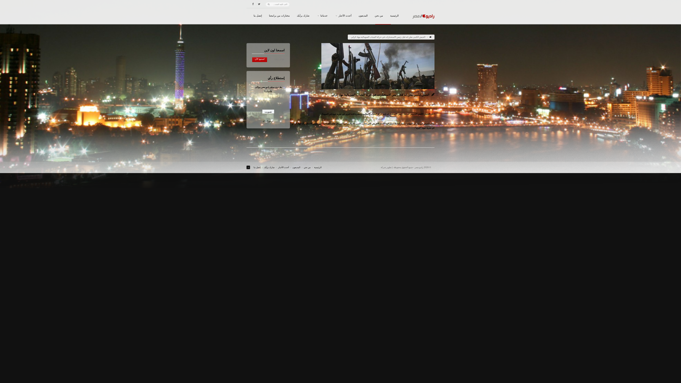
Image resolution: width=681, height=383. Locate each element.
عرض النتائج (268, 121)
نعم (255, 101)
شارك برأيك (303, 16)
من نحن (379, 16)
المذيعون (363, 16)
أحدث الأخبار (345, 16)
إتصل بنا (258, 16)
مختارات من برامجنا (279, 16)
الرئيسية (394, 16)
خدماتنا (324, 16)
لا (254, 105)
